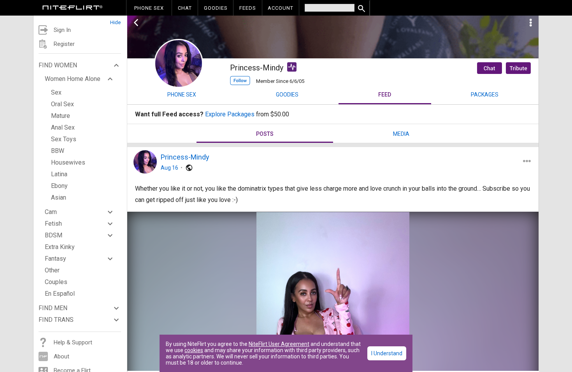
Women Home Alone (72, 78)
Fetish (53, 223)
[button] (80, 20)
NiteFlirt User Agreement (279, 344)
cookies (193, 350)
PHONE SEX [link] (149, 8)
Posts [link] (265, 134)
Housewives (68, 162)
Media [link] (401, 134)
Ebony (59, 186)
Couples (56, 282)
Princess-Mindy (185, 157)
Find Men (53, 308)
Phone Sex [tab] (181, 94)
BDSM (53, 235)
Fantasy (55, 258)
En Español (60, 293)
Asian (58, 197)
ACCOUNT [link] (280, 8)
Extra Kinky (60, 247)
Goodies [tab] (287, 94)
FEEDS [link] (247, 8)
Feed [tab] (384, 94)
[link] (72, 8)
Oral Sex (62, 104)
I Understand (386, 353)
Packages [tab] (484, 94)
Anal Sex (63, 127)
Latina (59, 174)
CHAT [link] (185, 8)
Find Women (58, 65)
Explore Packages (229, 114)
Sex (56, 92)
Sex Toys (63, 139)
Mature (60, 115)
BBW (57, 150)
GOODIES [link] (216, 8)
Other (52, 270)
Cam (51, 212)
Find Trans (56, 319)
